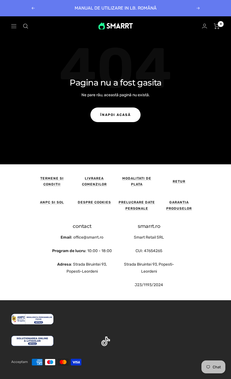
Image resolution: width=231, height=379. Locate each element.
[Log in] (204, 26)
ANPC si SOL (52, 202)
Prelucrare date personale (137, 205)
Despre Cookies (94, 202)
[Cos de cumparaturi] (217, 26)
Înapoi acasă (115, 115)
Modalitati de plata (136, 181)
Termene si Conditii (52, 181)
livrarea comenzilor (94, 181)
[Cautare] (25, 26)
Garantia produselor (179, 205)
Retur (179, 181)
